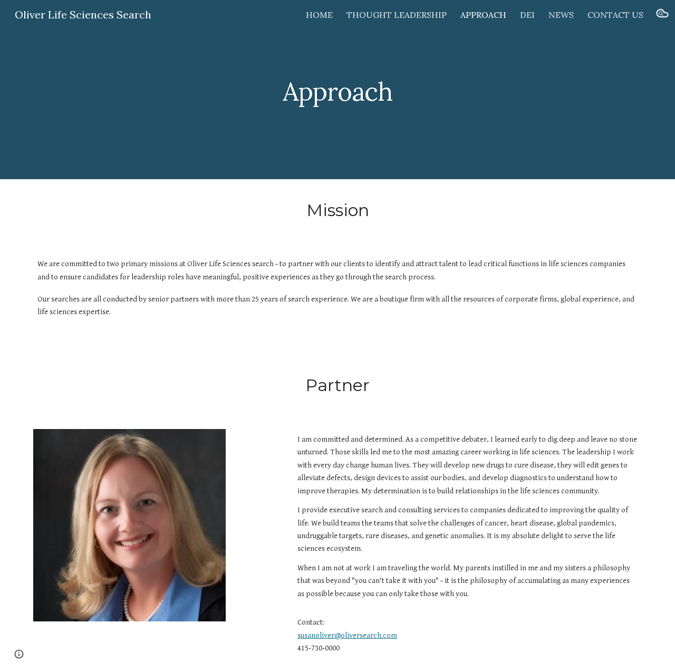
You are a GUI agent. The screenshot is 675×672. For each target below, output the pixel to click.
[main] (337, 89)
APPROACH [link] (483, 14)
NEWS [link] (561, 14)
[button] (662, 14)
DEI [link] (527, 14)
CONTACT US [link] (615, 14)
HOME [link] (319, 14)
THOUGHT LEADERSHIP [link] (396, 14)
